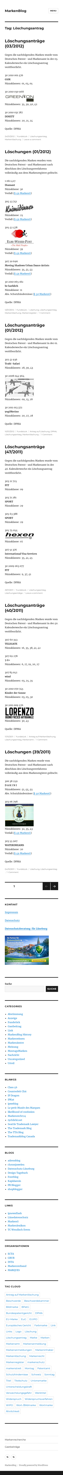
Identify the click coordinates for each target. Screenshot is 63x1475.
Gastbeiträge (12, 1446)
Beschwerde (13, 1300)
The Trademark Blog (20, 1128)
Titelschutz (20, 1380)
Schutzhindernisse (17, 1374)
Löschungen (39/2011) (28, 751)
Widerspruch (13, 1399)
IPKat (11, 1099)
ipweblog (13, 1103)
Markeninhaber (44, 1350)
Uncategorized (16, 1059)
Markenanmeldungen (19, 1350)
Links (9, 1331)
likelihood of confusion (21, 1111)
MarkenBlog (15, 11)
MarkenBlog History (19, 1034)
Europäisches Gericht (18, 1325)
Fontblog (13, 1176)
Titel (8, 1380)
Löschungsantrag (38, 136)
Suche (8, 983)
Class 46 (12, 1087)
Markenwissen (16, 1038)
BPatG (25, 1307)
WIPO (9, 1405)
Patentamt (43, 1368)
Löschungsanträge (14, 593)
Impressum (11, 912)
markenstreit (13, 1368)
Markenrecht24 (17, 1115)
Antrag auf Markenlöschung (42, 736)
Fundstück (22, 136)
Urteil (11, 1063)
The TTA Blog (16, 1132)
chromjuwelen (16, 1164)
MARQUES (14, 1270)
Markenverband (17, 1266)
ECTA (11, 1253)
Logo (18, 1331)
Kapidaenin (14, 1181)
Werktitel (40, 1393)
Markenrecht (37, 1356)
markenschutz (36, 1362)
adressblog (14, 1160)
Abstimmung (15, 1014)
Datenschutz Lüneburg (21, 1168)
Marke (33, 1337)
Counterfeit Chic (17, 1091)
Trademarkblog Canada (21, 1136)
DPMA (54, 431)
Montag (29, 1368)
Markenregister (29, 313)
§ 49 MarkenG (22, 193)
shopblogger (15, 1189)
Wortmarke (46, 1405)
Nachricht (13, 1055)
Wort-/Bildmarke (26, 1405)
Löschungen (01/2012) (28, 151)
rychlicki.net (15, 1120)
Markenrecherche (15, 1439)
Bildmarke (12, 1307)
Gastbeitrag (14, 1026)
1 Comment (44, 313)
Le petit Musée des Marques (24, 1107)
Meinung (13, 1046)
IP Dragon (13, 1095)
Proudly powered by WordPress (33, 1465)
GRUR (11, 1257)
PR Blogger (14, 1185)
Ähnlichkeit (12, 1411)
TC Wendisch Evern (19, 1229)
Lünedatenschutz (18, 1217)
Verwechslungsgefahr (19, 1393)
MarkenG (13, 1221)
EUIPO (33, 1319)
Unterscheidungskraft (19, 1386)
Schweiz (36, 1374)
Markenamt (28, 739)
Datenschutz (12, 920)
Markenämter (16, 1042)
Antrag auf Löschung (40, 431)
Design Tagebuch (18, 1172)
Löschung (34, 310)
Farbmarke (40, 1325)
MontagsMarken (17, 1050)
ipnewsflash (15, 1213)
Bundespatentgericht (19, 1313)
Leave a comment (32, 139)
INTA (11, 1261)
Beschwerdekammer (36, 1300)
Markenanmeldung (34, 1343)
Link (10, 1030)
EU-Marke (12, 1319)
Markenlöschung (13, 139)
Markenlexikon (17, 1225)
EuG (23, 1319)
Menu (53, 10)
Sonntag (49, 1374)
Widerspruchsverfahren (39, 1399)
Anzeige (12, 1018)
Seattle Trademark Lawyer (23, 1124)
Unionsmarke (39, 1380)
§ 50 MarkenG (42, 294)
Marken (45, 1337)
